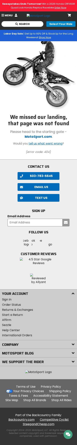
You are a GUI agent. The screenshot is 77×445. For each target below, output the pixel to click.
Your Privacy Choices (28, 391)
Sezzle (6, 325)
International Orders (17, 335)
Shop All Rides (61, 400)
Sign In (6, 299)
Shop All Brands (34, 400)
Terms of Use (26, 386)
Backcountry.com (21, 419)
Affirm (6, 320)
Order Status (11, 305)
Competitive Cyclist (54, 419)
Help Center (11, 330)
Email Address (18, 216)
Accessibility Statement (50, 395)
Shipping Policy (60, 391)
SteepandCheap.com (38, 424)
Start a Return (12, 315)
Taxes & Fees (18, 395)
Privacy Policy (51, 386)
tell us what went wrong (45, 143)
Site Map (11, 400)
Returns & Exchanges (17, 310)
